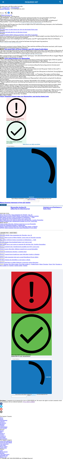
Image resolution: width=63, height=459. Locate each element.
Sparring (11, 265)
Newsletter (3, 437)
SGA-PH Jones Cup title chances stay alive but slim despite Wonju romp (19, 29)
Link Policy (3, 445)
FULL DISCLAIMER (29, 402)
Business (2, 424)
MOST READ (13, 232)
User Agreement (4, 444)
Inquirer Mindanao (5, 9)
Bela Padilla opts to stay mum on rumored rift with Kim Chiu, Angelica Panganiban (21, 220)
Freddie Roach (35, 264)
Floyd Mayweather (13, 264)
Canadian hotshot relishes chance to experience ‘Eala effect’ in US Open (18, 34)
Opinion (2, 425)
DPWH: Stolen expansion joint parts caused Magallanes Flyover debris (18, 228)
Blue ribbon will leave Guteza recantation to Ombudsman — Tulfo (17, 217)
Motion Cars (3, 457)
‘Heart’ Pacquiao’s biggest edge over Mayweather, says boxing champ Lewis (24, 96)
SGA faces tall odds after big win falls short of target (13, 32)
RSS (1, 432)
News (1, 417)
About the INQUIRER (6, 442)
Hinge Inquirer (4, 451)
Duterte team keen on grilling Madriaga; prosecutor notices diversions (19, 262)
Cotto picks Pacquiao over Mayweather (17, 58)
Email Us (2, 433)
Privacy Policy (32, 199)
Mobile (2, 430)
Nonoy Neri (52, 264)
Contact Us (3, 436)
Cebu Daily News (4, 454)
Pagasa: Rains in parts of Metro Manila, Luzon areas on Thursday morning (19, 216)
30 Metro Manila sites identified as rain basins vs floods (15, 260)
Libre (1, 450)
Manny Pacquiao (43, 264)
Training (25, 265)
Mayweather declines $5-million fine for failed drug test (20, 208)
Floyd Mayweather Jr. (24, 264)
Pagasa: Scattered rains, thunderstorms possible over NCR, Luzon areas (18, 221)
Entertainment (3, 420)
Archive (2, 434)
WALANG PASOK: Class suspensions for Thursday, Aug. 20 (16, 214)
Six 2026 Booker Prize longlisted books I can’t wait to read (15, 218)
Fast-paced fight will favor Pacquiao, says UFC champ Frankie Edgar (26, 49)
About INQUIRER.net (6, 441)
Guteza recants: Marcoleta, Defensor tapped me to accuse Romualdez (18, 224)
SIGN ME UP (31, 197)
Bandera (2, 453)
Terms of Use (34, 198)
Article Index (3, 448)
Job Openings (3, 438)
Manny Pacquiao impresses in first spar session (15, 202)
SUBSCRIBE (48, 377)
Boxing (6, 264)
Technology (3, 423)
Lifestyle (2, 421)
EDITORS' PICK (4, 232)
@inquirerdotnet (15, 7)
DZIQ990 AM (4, 455)
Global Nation (3, 427)
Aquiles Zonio (6, 7)
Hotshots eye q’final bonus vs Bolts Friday (52, 208)
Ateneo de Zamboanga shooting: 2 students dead (12, 225)
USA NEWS (3, 428)
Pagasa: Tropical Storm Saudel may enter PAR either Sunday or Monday (19, 226)
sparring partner (18, 265)
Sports (1, 419)
